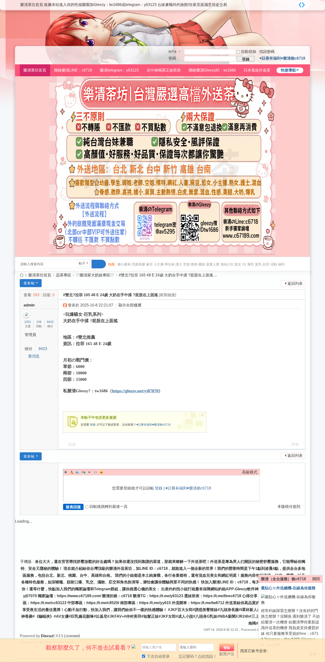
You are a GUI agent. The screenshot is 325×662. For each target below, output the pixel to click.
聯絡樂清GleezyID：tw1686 (212, 70)
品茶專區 (63, 275)
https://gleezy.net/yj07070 (135, 390)
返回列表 (295, 283)
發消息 (33, 356)
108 (38, 322)
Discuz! (47, 636)
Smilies (101, 472)
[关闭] (319, 645)
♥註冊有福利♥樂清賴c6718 (282, 58)
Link (83, 472)
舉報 (295, 444)
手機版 (26, 562)
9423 (50, 322)
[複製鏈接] (167, 295)
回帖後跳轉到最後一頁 (108, 506)
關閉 (316, 579)
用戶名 (172, 51)
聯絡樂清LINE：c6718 (73, 70)
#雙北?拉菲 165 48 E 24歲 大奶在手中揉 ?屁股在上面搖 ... (168, 275)
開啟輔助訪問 (296, 3)
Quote (89, 472)
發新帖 (29, 283)
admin (29, 305)
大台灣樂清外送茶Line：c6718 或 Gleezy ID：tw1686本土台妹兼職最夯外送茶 (22, 275)
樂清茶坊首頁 (31, 5)
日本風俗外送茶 (257, 70)
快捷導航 (288, 70)
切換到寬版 (301, 4)
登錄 (93, 424)
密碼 (172, 58)
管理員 (30, 335)
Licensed (72, 636)
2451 (28, 322)
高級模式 (249, 472)
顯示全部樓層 (129, 305)
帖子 (82, 263)
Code (95, 472)
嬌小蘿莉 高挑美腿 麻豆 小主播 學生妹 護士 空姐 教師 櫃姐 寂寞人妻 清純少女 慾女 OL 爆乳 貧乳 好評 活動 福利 (201, 264)
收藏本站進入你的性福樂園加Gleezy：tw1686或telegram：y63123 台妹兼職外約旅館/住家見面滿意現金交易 (135, 5)
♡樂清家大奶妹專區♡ (95, 275)
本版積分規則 (288, 506)
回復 (72, 444)
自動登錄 (248, 52)
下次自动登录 (158, 656)
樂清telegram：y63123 (119, 70)
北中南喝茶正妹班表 (164, 70)
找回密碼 (267, 52)
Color (71, 472)
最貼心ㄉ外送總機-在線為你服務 (288, 588)
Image (77, 472)
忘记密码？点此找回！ (198, 656)
